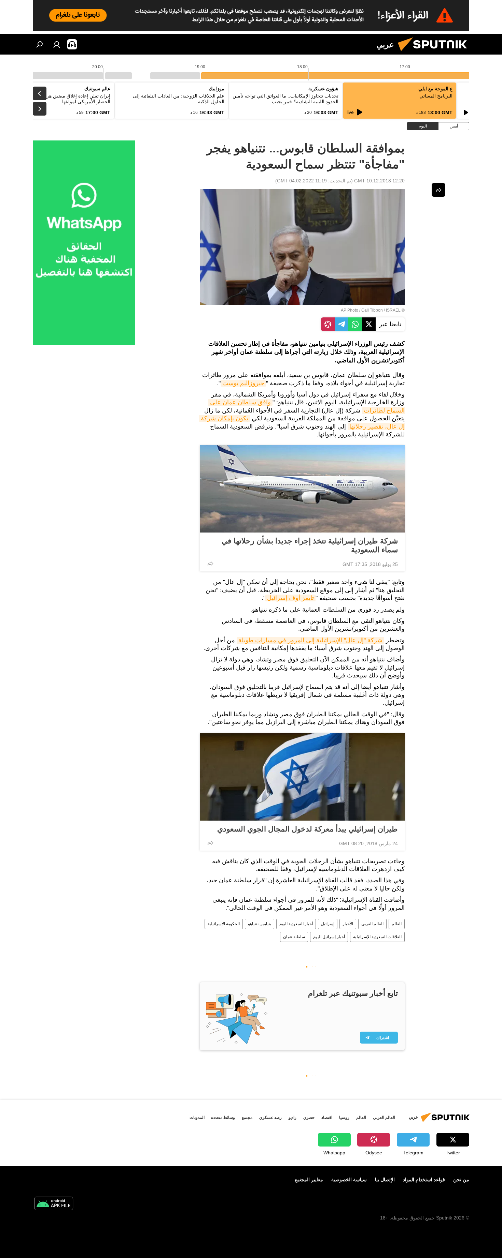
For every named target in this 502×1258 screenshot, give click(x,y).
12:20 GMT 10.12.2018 (379, 180)
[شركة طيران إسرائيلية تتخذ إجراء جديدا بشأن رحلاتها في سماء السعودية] (302, 489)
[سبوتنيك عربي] (435, 53)
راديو (292, 1117)
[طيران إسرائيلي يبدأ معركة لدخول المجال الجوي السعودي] (302, 777)
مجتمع (247, 1117)
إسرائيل (327, 924)
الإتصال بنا (385, 1179)
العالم (397, 924)
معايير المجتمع (309, 1179)
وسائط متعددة (223, 1117)
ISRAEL (393, 310)
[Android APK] (53, 1204)
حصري (309, 1117)
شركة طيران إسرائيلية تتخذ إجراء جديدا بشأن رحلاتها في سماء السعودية (310, 545)
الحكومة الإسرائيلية (224, 924)
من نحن (461, 1179)
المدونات (197, 1117)
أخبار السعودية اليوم (296, 924)
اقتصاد (326, 1117)
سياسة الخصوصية (349, 1179)
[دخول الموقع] (57, 44)
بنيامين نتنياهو (259, 924)
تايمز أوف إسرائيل (290, 598)
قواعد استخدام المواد (424, 1179)
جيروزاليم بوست (243, 383)
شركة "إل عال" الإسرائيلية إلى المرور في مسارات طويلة (310, 640)
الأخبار (348, 924)
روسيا (344, 1117)
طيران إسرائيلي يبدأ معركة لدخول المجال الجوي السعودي (307, 829)
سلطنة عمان (294, 936)
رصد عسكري (270, 1117)
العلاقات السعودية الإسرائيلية (377, 936)
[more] (210, 563)
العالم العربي (372, 924)
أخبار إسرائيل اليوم (329, 936)
